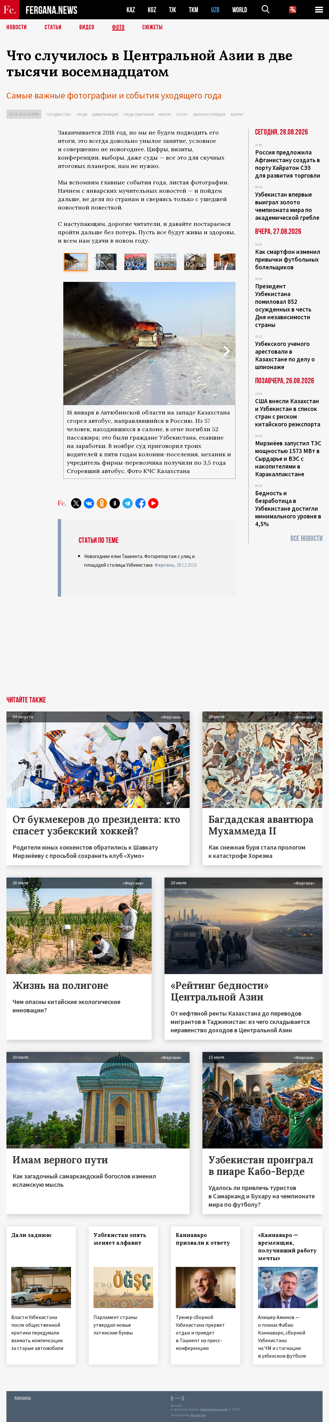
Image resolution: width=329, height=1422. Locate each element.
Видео (86, 27)
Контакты (22, 1397)
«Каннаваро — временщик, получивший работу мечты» (287, 1246)
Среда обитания (138, 114)
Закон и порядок (209, 114)
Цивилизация (105, 114)
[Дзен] (115, 503)
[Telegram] (127, 503)
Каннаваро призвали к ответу (203, 1238)
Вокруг (237, 114)
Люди (81, 114)
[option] (75, 262)
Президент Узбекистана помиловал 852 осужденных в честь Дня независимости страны (283, 305)
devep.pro (198, 1415)
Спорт (182, 114)
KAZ (131, 10)
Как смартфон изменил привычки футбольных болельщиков (287, 259)
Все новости (306, 538)
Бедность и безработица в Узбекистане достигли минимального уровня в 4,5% (288, 508)
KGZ (152, 10)
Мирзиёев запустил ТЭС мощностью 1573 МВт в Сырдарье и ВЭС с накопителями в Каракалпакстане (288, 458)
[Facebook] (140, 503)
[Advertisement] (147, 648)
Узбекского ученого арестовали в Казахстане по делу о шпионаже (285, 355)
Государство (58, 114)
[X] (76, 503)
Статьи (53, 27)
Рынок (165, 114)
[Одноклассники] (102, 503)
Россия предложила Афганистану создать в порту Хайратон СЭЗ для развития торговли (287, 163)
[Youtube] (153, 503)
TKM (193, 10)
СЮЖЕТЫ (152, 27)
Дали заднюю (31, 1235)
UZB (215, 10)
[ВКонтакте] (89, 503)
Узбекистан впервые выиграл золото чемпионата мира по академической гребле (287, 206)
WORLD (239, 10)
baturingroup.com (214, 1409)
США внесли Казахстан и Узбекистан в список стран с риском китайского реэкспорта (287, 412)
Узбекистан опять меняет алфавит (119, 1238)
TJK (172, 10)
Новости (16, 27)
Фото (118, 27)
